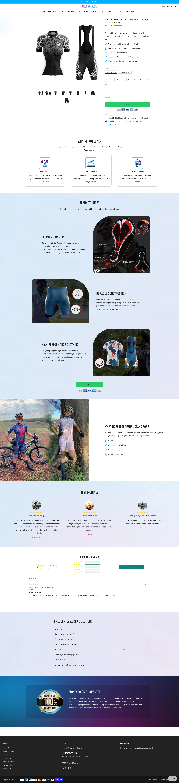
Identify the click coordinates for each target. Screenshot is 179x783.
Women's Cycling (99, 11)
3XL (140, 80)
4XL (147, 80)
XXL (134, 80)
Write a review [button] (132, 567)
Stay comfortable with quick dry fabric (123, 44)
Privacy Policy (8, 758)
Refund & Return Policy (11, 755)
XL (128, 80)
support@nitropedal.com (72, 748)
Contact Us (118, 11)
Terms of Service (8, 762)
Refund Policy (7, 765)
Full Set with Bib (111, 72)
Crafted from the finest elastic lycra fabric (124, 61)
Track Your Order (130, 11)
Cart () (169, 6)
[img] (33, 585)
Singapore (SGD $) (8, 780)
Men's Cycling (84, 11)
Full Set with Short (124, 72)
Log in (163, 6)
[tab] (41, 93)
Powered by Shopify (153, 779)
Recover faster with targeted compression (124, 57)
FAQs (110, 11)
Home (44, 11)
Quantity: (107, 84)
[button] (109, 22)
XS (107, 80)
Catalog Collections (67, 11)
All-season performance (117, 52)
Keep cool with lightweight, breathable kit (124, 48)
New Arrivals (53, 11)
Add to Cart (89, 384)
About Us (6, 748)
